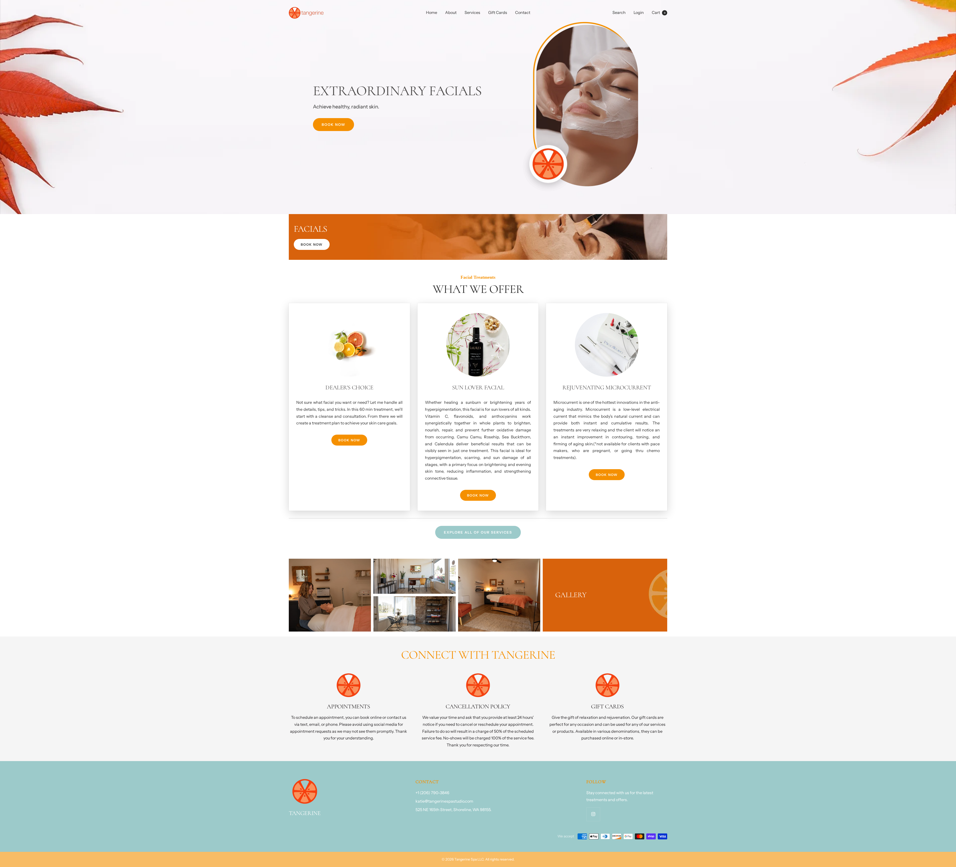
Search (619, 12)
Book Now (333, 124)
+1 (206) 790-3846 (432, 792)
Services (472, 12)
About (451, 12)
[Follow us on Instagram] (593, 814)
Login (639, 12)
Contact (522, 12)
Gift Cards (497, 12)
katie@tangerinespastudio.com (444, 801)
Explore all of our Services (478, 532)
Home (431, 12)
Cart (658, 12)
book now (312, 244)
